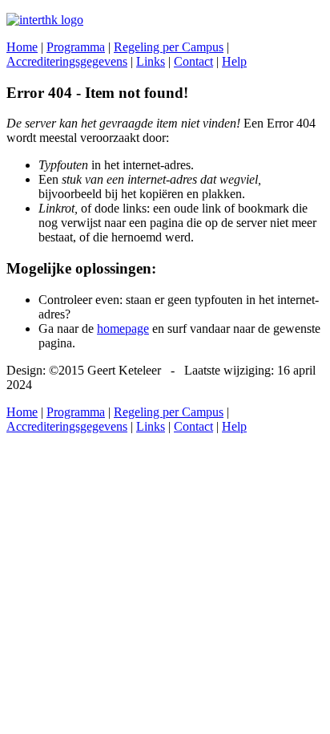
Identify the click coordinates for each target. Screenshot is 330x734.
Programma (75, 47)
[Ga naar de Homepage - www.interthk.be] (44, 19)
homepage (123, 328)
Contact (193, 61)
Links (150, 61)
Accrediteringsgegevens (66, 61)
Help (234, 61)
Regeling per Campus (168, 47)
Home (22, 47)
